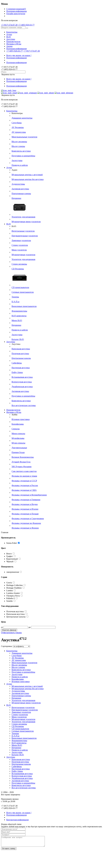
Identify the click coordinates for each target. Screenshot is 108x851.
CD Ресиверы (18, 269)
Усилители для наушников (23, 217)
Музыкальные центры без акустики (28, 179)
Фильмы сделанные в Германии (26, 499)
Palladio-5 (10, 598)
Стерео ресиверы (19, 264)
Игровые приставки (21, 419)
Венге (9, 554)
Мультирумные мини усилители (26, 221)
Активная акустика (20, 189)
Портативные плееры (21, 193)
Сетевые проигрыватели (23, 292)
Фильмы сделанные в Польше (25, 514)
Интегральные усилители (23, 231)
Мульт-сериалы (18, 443)
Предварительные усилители (25, 236)
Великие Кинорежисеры (23, 457)
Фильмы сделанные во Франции (26, 523)
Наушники (16, 198)
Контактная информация (17, 820)
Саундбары (17, 123)
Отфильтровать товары (11, 632)
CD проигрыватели (20, 287)
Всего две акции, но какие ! (18, 55)
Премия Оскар (18, 452)
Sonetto (9, 601)
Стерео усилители (20, 245)
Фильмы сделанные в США (24, 490)
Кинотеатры (11, 32)
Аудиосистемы (18, 184)
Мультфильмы (18, 438)
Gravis (9, 582)
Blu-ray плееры (18, 146)
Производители (13, 41)
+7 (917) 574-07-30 (9, 25)
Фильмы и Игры (13, 44)
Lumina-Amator (13, 593)
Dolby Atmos (17, 372)
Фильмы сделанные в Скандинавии (28, 518)
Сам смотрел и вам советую (24, 471)
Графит (9, 556)
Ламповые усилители (21, 240)
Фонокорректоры (19, 311)
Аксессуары (17, 160)
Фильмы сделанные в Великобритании (29, 495)
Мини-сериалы (18, 433)
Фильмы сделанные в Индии (25, 504)
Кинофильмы (18, 424)
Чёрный (10, 561)
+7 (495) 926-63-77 (26, 25)
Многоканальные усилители (24, 137)
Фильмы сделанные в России (25, 485)
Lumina (9, 590)
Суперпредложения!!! (16, 9)
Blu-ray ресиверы (19, 141)
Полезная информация (16, 11)
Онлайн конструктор (15, 13)
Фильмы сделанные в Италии (25, 509)
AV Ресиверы (18, 127)
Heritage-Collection (14, 585)
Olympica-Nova (13, 596)
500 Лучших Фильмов (21, 466)
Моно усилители (19, 250)
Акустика (10, 39)
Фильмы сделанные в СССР (24, 481)
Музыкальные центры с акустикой (27, 175)
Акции (9, 46)
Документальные (19, 448)
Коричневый (12, 559)
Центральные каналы (21, 358)
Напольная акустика (21, 349)
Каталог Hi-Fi (18, 339)
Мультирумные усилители (23, 255)
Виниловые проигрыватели (24, 306)
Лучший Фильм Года (21, 462)
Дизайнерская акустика (22, 386)
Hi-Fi (8, 37)
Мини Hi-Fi (17, 320)
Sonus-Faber (11, 543)
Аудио (9, 34)
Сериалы (16, 429)
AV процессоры (19, 132)
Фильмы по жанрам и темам (24, 476)
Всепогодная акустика (22, 382)
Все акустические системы (24, 405)
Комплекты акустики (21, 151)
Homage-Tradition (14, 588)
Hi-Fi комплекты (19, 316)
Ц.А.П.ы (15, 301)
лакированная (12, 572)
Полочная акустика (20, 353)
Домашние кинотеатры (22, 118)
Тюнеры (15, 297)
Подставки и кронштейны (23, 156)
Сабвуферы (17, 363)
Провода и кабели (20, 165)
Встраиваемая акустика (22, 377)
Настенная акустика (21, 368)
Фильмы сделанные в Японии (25, 528)
